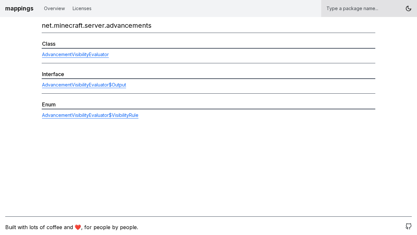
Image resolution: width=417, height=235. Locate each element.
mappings (19, 8)
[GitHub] (408, 227)
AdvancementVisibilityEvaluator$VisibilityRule (90, 115)
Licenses (82, 8)
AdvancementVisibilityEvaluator (75, 54)
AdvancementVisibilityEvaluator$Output (84, 84)
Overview (54, 8)
